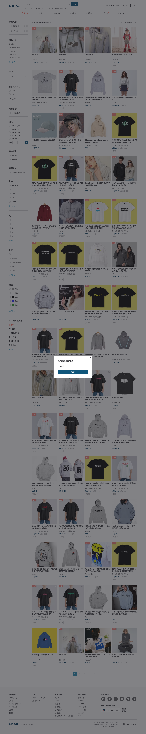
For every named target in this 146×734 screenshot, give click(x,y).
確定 (73, 372)
